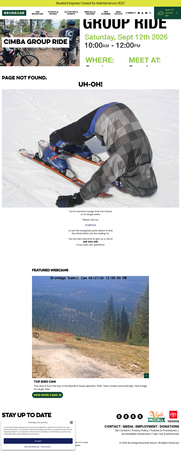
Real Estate (118, 12)
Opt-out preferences (31, 446)
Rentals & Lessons (90, 12)
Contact (113, 426)
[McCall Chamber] (156, 416)
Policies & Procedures (163, 430)
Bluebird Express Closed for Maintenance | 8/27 (90, 3)
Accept (38, 441)
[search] (150, 13)
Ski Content (122, 430)
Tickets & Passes (53, 12)
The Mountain (37, 12)
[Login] (142, 13)
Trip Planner (105, 12)
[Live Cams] (139, 13)
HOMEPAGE (90, 225)
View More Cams (45, 395)
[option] (90, 335)
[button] (71, 422)
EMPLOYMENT (146, 426)
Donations (169, 426)
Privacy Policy (46, 446)
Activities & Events (71, 12)
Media (128, 426)
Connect (131, 12)
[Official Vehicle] (173, 416)
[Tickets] (146, 13)
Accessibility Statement (136, 434)
